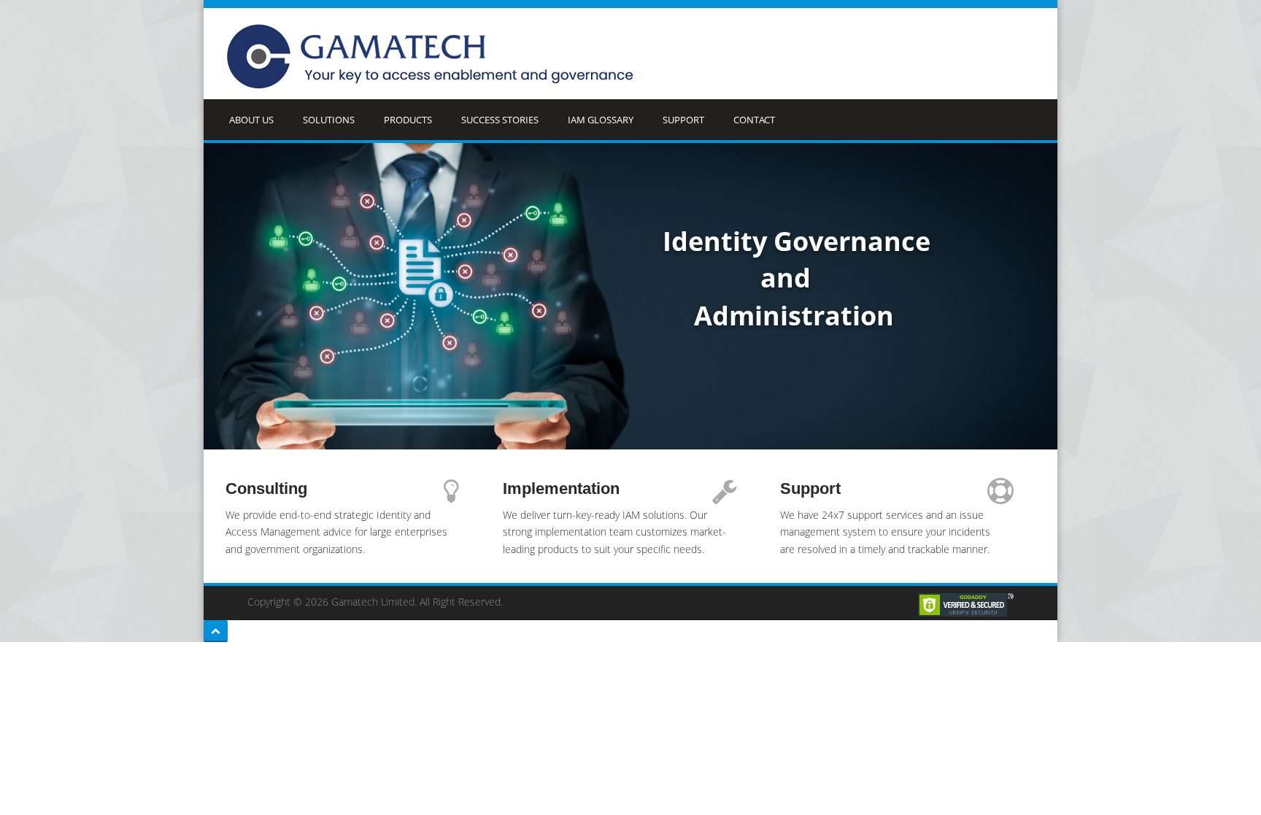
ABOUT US (251, 119)
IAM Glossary (600, 119)
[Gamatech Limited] (434, 57)
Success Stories (500, 119)
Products (408, 119)
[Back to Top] (216, 631)
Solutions (329, 119)
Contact (754, 119)
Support (683, 119)
